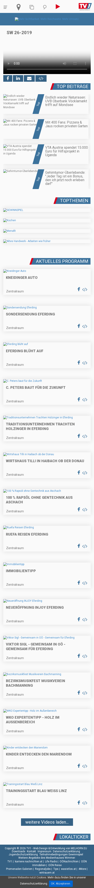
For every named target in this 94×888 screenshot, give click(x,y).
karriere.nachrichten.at (28, 861)
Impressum (44, 851)
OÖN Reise (55, 865)
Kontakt (31, 851)
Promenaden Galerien (19, 868)
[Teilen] (29, 78)
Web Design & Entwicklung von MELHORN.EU (60, 848)
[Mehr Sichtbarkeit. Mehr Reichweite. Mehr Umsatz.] (47, 19)
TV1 (9, 861)
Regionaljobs (43, 868)
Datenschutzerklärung (66, 851)
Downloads (18, 851)
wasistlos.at (68, 868)
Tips (55, 868)
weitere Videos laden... (47, 822)
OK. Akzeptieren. (61, 883)
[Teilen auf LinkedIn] (18, 78)
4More (82, 868)
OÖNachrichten (69, 861)
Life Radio (51, 861)
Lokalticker (73, 837)
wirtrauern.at (47, 872)
